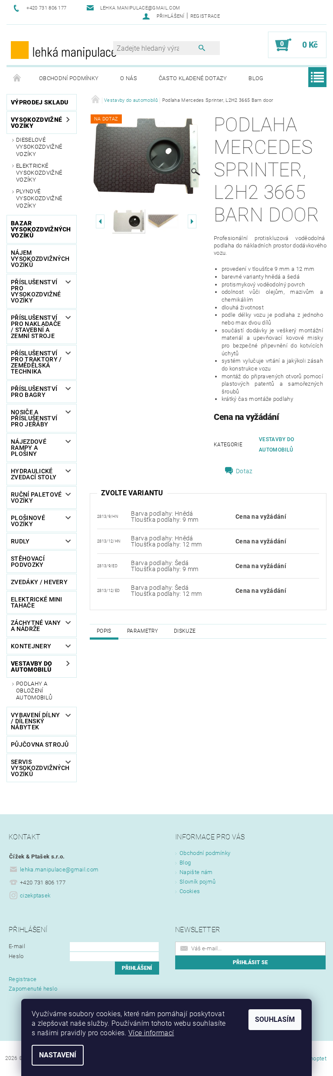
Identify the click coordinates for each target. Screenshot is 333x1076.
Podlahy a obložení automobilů (34, 690)
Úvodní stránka (17, 78)
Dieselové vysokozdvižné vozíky (39, 147)
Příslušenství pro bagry (34, 391)
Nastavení (57, 1055)
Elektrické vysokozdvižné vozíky (39, 173)
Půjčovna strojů (40, 744)
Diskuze (185, 631)
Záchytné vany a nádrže (36, 625)
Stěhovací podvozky (28, 561)
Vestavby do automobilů (31, 666)
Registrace (205, 16)
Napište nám (196, 872)
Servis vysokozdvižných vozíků (38, 767)
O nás (128, 78)
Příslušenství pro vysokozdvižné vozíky (36, 291)
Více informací (151, 1033)
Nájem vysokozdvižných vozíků (40, 258)
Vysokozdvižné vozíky (36, 122)
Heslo (16, 956)
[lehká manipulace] (64, 49)
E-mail (17, 946)
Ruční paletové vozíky (36, 497)
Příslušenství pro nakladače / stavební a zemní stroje (36, 326)
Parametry (142, 631)
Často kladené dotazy (193, 78)
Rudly (20, 541)
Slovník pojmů (197, 881)
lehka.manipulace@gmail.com (59, 869)
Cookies (190, 891)
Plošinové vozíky (28, 520)
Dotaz (244, 471)
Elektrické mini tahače (36, 602)
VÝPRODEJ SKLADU (40, 102)
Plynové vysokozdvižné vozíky (39, 198)
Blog (255, 78)
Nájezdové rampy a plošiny (28, 447)
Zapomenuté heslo (33, 988)
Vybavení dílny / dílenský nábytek (35, 721)
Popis (104, 631)
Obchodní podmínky (68, 78)
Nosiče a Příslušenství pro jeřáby (34, 418)
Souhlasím (275, 1019)
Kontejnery (31, 646)
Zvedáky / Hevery (39, 582)
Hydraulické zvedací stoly (33, 474)
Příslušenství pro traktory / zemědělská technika (36, 362)
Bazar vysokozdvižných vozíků (41, 229)
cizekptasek (35, 895)
